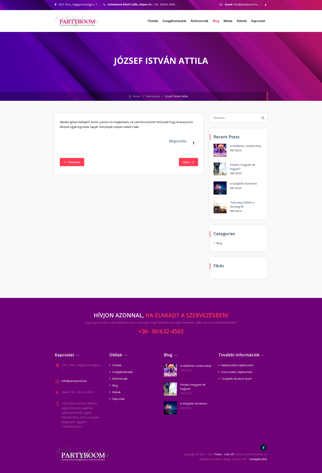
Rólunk (242, 21)
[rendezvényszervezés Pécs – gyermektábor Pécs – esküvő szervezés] (77, 21)
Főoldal (153, 21)
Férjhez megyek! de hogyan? (242, 167)
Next (186, 162)
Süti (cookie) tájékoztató (236, 372)
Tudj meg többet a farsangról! (242, 204)
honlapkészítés (258, 459)
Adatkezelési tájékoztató (237, 365)
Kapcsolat (258, 21)
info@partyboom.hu (246, 4)
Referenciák (199, 21)
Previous (74, 162)
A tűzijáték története (243, 183)
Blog (216, 21)
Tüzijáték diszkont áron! (236, 378)
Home (135, 96)
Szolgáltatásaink (174, 21)
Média (228, 21)
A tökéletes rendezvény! (245, 146)
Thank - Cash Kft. (224, 454)
